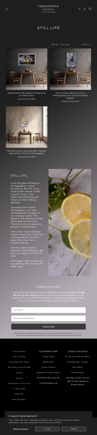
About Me (19, 394)
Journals (19, 372)
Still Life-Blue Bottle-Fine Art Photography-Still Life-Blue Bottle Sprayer (70, 95)
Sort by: (55, 44)
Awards (19, 378)
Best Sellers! (78, 367)
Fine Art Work (19, 356)
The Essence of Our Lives (19, 383)
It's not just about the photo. (78, 356)
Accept (47, 429)
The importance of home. (77, 362)
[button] (7, 8)
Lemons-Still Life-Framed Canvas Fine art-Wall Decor (27, 94)
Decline (74, 429)
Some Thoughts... (19, 399)
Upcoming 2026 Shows (19, 362)
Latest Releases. (77, 372)
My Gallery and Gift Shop (19, 367)
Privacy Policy (55, 422)
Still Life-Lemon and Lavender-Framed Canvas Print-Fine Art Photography (26, 152)
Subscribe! (48, 326)
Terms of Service (48, 367)
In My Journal (19, 388)
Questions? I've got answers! (48, 372)
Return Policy (48, 362)
